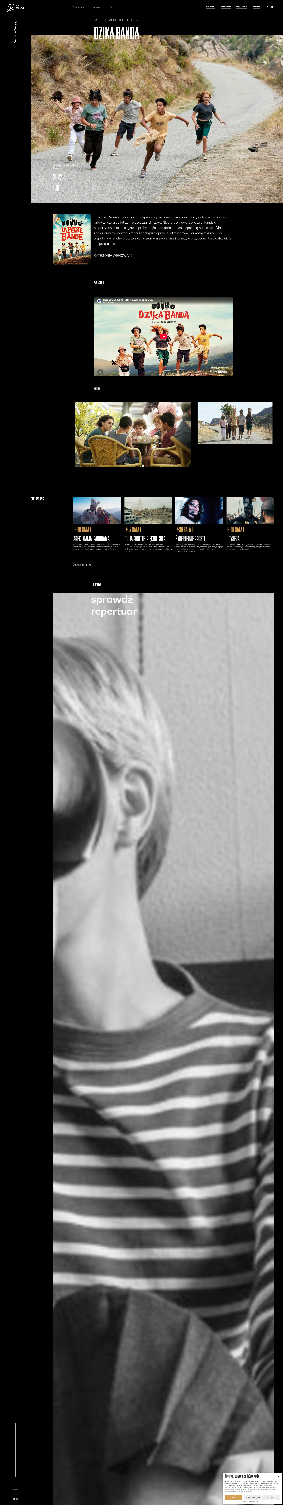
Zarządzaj (271, 1497)
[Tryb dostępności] (272, 7)
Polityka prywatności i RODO (252, 1501)
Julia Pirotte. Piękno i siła (144, 539)
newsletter (210, 7)
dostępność (226, 7)
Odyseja (233, 539)
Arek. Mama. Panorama (91, 539)
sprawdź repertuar (114, 605)
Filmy (110, 7)
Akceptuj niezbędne (252, 1497)
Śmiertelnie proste (190, 539)
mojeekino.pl (241, 7)
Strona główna (79, 7)
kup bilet (256, 7)
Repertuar (96, 7)
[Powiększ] (133, 434)
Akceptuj (233, 1497)
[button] (278, 1476)
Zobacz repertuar (82, 565)
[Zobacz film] (97, 510)
